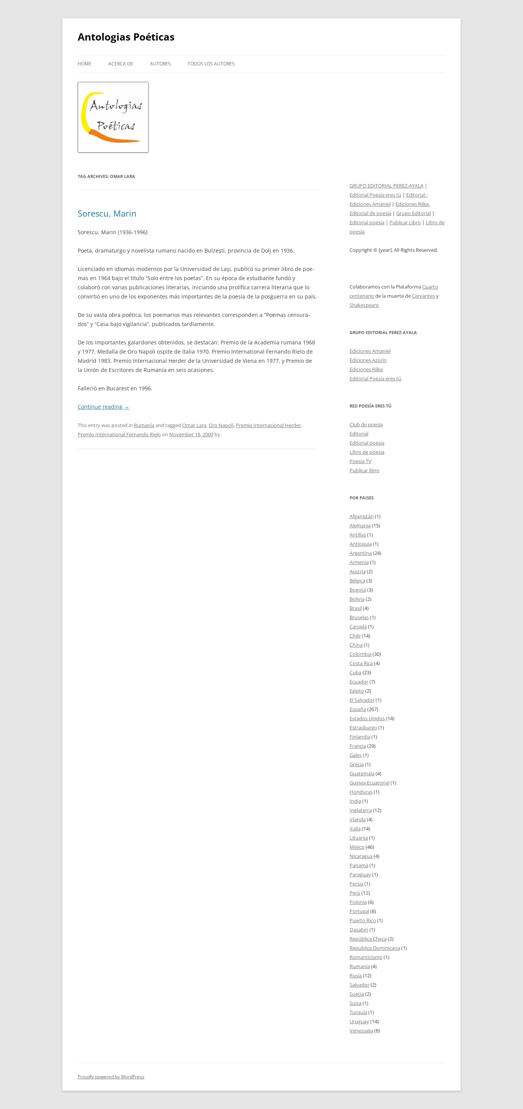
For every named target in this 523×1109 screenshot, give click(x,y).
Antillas (358, 534)
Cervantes (423, 295)
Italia (355, 828)
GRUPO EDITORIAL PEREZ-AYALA (386, 185)
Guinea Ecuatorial (369, 782)
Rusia (356, 975)
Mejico (357, 846)
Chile (355, 635)
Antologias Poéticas (126, 37)
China (356, 644)
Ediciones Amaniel (370, 204)
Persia (356, 883)
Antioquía (361, 543)
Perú (355, 892)
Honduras (361, 791)
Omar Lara (194, 425)
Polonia (358, 902)
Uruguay (359, 1021)
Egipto (357, 690)
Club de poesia (366, 424)
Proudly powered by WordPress (111, 1076)
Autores (160, 63)
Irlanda (358, 819)
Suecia (357, 993)
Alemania (360, 525)
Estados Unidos (367, 718)
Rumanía (144, 425)
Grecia (357, 764)
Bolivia (357, 598)
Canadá (358, 626)
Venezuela (361, 1030)
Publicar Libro (405, 222)
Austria (358, 571)
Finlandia (360, 736)
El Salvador (362, 699)
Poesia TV (360, 461)
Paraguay (360, 874)
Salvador (359, 984)
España (358, 709)
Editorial (359, 433)
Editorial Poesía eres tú (375, 194)
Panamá (359, 865)
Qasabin (359, 929)
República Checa (368, 938)
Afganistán (362, 516)
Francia (358, 745)
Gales (356, 755)
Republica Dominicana (375, 947)
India (355, 801)
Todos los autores (211, 63)
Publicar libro (364, 470)
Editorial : (416, 194)
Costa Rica (361, 663)
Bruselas (359, 617)
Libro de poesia (367, 451)
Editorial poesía (367, 222)
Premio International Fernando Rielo (119, 434)
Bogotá (358, 589)
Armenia (359, 562)
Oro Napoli (221, 425)
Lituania (359, 837)
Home (85, 63)
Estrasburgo (363, 727)
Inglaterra (361, 810)
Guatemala (362, 773)
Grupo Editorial (413, 213)
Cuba (355, 672)
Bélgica (357, 580)
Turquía (358, 1012)
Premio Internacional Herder (268, 425)
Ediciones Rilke (366, 369)
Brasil (356, 608)
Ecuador (359, 681)
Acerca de (120, 63)
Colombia (360, 654)
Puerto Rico (363, 920)
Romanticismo (366, 957)
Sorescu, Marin (107, 213)
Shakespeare (364, 305)
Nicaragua (361, 856)
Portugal (359, 911)
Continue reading (103, 406)
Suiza (355, 1003)
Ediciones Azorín (368, 360)
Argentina (361, 553)
